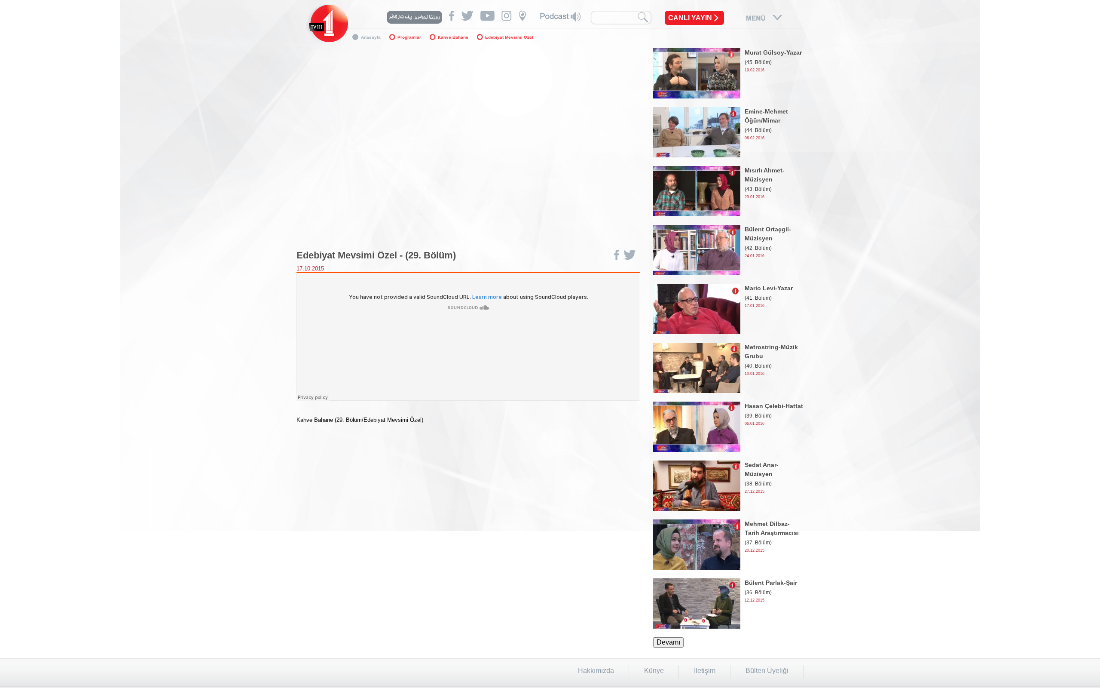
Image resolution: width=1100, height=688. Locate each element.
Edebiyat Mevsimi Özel (509, 37)
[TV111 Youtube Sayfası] (487, 16)
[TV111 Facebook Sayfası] (451, 16)
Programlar (409, 37)
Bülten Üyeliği (767, 670)
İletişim (704, 670)
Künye (654, 670)
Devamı (668, 642)
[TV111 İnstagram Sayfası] (506, 16)
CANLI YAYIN (690, 18)
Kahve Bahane (453, 37)
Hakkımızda (596, 670)
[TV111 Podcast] (560, 17)
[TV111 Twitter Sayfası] (467, 16)
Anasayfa (371, 37)
